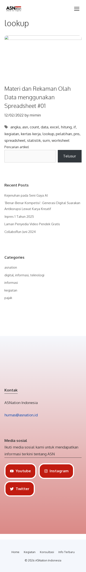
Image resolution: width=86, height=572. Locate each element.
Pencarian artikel (16, 147)
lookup (48, 133)
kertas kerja (31, 133)
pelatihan (64, 133)
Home (15, 552)
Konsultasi (47, 552)
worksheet (60, 140)
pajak (8, 298)
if (74, 127)
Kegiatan (30, 552)
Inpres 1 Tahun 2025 (19, 216)
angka (15, 127)
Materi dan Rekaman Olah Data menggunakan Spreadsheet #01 (37, 97)
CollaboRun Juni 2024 (20, 232)
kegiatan (11, 133)
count (34, 127)
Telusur (69, 156)
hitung (66, 127)
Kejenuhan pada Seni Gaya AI (26, 195)
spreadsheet (14, 140)
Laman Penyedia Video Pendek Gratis (32, 224)
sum (46, 140)
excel (54, 127)
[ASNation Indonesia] (13, 8)
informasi (11, 282)
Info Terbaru (66, 552)
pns (77, 133)
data (44, 127)
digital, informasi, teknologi (24, 275)
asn (25, 127)
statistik (34, 140)
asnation (10, 267)
